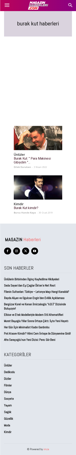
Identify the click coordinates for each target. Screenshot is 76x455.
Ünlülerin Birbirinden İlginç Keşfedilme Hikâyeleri (31, 279)
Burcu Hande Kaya (25, 212)
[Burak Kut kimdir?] (38, 187)
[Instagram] (16, 251)
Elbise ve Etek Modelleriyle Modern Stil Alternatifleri (33, 315)
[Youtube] (34, 251)
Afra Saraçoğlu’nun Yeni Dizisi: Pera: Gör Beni (29, 340)
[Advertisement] (38, 76)
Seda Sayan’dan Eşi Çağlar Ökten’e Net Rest (30, 285)
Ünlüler (19, 155)
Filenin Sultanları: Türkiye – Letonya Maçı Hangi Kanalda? (36, 292)
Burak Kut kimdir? (26, 208)
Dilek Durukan (22, 166)
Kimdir (19, 204)
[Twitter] (25, 251)
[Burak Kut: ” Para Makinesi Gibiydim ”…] (38, 138)
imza (46, 449)
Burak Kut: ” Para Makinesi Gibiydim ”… (32, 160)
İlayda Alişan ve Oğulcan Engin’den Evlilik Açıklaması (34, 298)
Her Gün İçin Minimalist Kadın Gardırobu (26, 327)
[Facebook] (7, 251)
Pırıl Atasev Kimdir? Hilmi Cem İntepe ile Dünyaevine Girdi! (37, 333)
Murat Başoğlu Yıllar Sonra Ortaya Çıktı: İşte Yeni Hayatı (36, 321)
